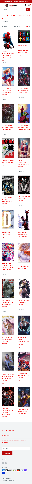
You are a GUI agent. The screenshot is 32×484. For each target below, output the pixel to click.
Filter (5, 26)
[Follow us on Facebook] (3, 463)
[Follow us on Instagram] (6, 463)
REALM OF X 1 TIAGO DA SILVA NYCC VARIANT (24, 302)
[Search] (28, 9)
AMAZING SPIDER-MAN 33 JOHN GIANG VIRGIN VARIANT (8, 127)
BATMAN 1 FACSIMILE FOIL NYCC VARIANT (8, 161)
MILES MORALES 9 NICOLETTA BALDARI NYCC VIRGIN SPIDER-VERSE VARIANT (8, 266)
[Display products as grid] (27, 26)
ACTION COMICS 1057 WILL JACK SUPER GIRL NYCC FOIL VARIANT (8, 91)
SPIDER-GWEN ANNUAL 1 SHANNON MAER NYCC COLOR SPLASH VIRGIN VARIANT (8, 376)
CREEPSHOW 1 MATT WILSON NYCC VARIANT (24, 198)
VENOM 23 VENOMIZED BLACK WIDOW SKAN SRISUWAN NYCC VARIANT (7, 412)
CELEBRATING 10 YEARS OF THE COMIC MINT (16, 1)
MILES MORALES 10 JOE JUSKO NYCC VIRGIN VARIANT (23, 234)
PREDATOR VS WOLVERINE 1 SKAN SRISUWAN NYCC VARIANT (7, 303)
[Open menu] (2, 5)
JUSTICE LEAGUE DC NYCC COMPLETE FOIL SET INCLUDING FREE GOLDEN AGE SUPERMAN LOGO (24, 49)
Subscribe (7, 453)
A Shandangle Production (8, 480)
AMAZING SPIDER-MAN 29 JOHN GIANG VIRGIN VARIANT (24, 90)
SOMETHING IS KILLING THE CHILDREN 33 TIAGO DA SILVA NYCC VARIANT (24, 341)
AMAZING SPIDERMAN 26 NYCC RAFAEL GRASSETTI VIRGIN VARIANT (8, 54)
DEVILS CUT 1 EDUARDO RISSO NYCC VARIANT (6, 233)
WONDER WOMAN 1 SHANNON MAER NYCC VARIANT (23, 411)
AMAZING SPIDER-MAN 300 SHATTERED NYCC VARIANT (7, 200)
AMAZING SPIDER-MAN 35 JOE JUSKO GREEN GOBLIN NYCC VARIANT (24, 128)
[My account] (26, 5)
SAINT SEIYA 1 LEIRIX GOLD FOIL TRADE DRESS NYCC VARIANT (8, 340)
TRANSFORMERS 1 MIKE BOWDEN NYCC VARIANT (24, 375)
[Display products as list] (29, 26)
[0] (29, 5)
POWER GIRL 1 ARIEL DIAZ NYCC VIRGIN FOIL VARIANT (24, 267)
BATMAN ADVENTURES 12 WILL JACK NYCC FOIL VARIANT (24, 163)
